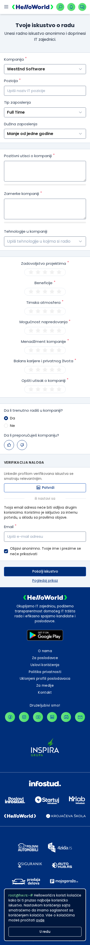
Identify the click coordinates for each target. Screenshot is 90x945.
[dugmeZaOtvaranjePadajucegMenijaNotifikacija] (71, 7)
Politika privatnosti (45, 672)
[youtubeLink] (38, 717)
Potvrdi (48, 487)
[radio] (31, 272)
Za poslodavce (45, 658)
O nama (45, 651)
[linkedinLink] (52, 717)
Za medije (45, 685)
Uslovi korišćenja (45, 665)
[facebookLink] (10, 717)
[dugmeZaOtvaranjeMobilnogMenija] (6, 7)
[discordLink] (66, 717)
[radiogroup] (45, 272)
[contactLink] (80, 717)
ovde (40, 920)
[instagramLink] (24, 717)
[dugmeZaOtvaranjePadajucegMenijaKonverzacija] (82, 7)
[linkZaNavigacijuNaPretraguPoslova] (60, 7)
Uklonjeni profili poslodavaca (45, 678)
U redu (45, 931)
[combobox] (7, 241)
